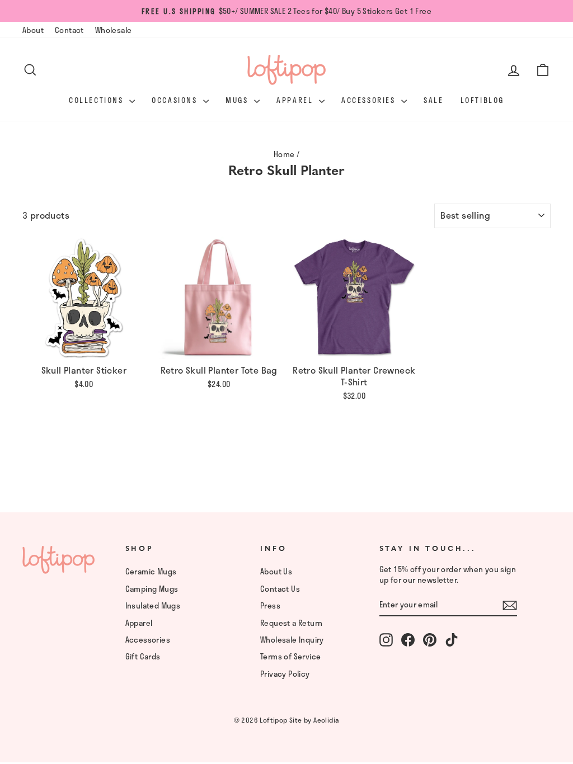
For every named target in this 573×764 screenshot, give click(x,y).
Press (270, 605)
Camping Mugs (152, 589)
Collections (97, 100)
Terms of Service (290, 656)
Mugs (238, 100)
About (33, 30)
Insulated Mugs (153, 605)
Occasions (176, 100)
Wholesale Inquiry (292, 639)
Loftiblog (482, 100)
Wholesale (113, 30)
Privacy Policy (285, 674)
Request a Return (291, 623)
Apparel (296, 100)
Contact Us (280, 589)
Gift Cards (143, 656)
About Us (276, 571)
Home (284, 154)
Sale (433, 100)
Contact (69, 30)
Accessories (369, 100)
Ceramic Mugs (151, 571)
